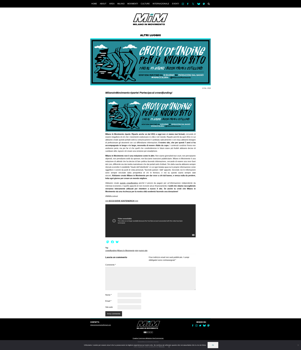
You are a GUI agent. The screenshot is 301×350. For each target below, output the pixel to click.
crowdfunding (111, 251)
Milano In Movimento (125, 251)
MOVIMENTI (132, 4)
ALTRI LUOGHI (150, 35)
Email (108, 301)
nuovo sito (143, 251)
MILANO (121, 4)
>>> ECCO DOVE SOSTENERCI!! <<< (121, 201)
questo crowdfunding (129, 183)
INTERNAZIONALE (161, 4)
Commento (110, 265)
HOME (94, 4)
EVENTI (175, 4)
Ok (213, 345)
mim (136, 251)
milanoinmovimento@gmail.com (100, 325)
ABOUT (103, 4)
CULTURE (145, 4)
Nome (108, 295)
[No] (298, 345)
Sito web (109, 307)
